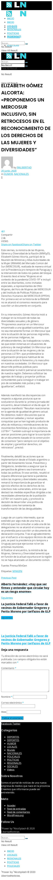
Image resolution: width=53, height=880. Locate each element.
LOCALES (12, 26)
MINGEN (17, 571)
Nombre (6, 696)
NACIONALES (21, 174)
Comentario (8, 668)
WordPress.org (15, 815)
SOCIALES (12, 766)
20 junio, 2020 (8, 170)
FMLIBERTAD (24, 167)
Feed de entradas (16, 808)
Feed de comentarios (18, 812)
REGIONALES (14, 29)
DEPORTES (13, 737)
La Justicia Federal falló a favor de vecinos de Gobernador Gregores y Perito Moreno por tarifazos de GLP (25, 639)
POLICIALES (13, 37)
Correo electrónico (12, 702)
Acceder (11, 805)
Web (3, 712)
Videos (10, 769)
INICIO (10, 18)
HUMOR (8, 174)
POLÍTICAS (13, 45)
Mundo (11, 750)
